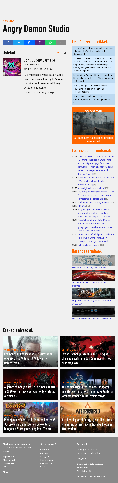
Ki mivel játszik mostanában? (91, 188)
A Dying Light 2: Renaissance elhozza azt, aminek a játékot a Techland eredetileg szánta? (92, 88)
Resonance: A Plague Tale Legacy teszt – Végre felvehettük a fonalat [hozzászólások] (96, 181)
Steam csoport (47, 460)
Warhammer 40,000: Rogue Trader (94, 202)
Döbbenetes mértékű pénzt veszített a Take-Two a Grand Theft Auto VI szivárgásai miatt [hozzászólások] (96, 238)
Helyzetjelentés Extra (87, 245)
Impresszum (8, 456)
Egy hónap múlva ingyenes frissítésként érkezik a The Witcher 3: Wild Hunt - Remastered (93, 51)
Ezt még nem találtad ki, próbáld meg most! (94, 139)
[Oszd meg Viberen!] (40, 42)
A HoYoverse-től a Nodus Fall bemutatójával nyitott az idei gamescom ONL (92, 99)
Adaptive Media (84, 470)
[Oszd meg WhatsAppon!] (50, 42)
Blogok (6, 472)
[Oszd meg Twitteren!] (18, 42)
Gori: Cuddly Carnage (39, 60)
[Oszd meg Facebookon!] (8, 42)
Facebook (44, 449)
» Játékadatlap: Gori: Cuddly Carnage (39, 92)
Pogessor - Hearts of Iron (89, 453)
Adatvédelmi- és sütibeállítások (91, 476)
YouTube (44, 453)
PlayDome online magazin (16, 444)
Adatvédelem (9, 463)
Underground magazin (87, 449)
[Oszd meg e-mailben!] (61, 42)
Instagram (45, 456)
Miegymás (82, 458)
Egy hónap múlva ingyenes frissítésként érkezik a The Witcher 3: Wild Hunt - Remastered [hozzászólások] (96, 195)
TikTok (43, 466)
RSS (4, 466)
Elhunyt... (82, 205)
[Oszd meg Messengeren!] (29, 42)
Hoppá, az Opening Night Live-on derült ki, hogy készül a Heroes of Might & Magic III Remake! (93, 78)
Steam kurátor (46, 463)
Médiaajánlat (9, 460)
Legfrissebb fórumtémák (91, 150)
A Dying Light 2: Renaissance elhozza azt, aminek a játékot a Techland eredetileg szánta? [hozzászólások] (95, 213)
